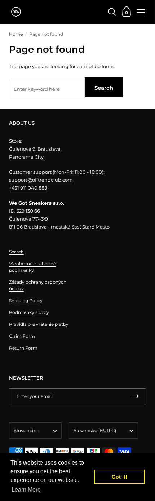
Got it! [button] (119, 477)
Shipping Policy (26, 300)
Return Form (23, 348)
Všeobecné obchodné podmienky (32, 267)
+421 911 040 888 (28, 188)
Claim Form (22, 336)
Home (16, 34)
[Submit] (134, 396)
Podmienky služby (29, 312)
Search (103, 87)
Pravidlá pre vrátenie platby (38, 324)
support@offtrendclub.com (41, 180)
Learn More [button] (26, 490)
